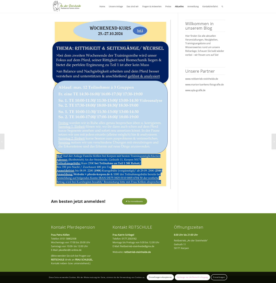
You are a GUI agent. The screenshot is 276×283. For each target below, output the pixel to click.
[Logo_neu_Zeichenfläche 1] (67, 6)
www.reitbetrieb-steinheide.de (201, 78)
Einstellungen (219, 277)
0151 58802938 (68, 238)
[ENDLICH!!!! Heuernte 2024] (2, 141)
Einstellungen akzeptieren (160, 277)
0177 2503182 (129, 238)
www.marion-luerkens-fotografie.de (204, 84)
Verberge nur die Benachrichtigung (192, 277)
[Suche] (222, 6)
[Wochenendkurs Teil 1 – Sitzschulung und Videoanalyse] (274, 141)
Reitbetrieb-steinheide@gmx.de (137, 246)
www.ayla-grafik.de (195, 90)
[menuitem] (102, 6)
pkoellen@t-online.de (70, 250)
